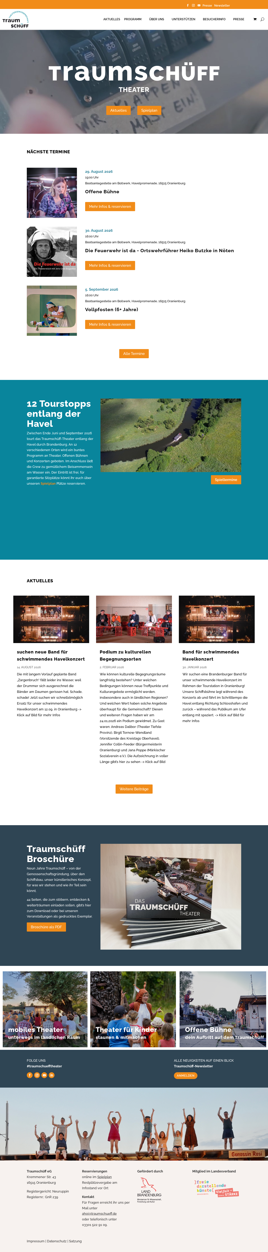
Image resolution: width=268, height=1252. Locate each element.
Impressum (35, 1241)
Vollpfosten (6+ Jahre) (111, 309)
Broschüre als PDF (46, 927)
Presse (208, 5)
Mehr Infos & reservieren (110, 206)
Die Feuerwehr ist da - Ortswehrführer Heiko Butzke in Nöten (159, 250)
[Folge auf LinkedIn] (52, 1075)
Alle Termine (134, 353)
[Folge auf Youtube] (44, 1075)
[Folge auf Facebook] (30, 1075)
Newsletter (222, 5)
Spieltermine (226, 480)
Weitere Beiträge (134, 789)
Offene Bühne (102, 191)
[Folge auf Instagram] (37, 1075)
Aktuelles (111, 19)
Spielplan (149, 110)
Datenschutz (57, 1241)
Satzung (75, 1241)
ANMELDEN (186, 1075)
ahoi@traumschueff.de (99, 1214)
